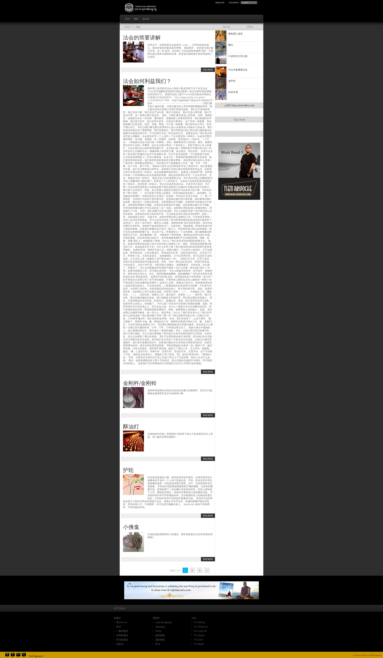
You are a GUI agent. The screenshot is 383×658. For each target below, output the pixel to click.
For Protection (201, 626)
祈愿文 (117, 617)
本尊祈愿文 (122, 635)
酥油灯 (131, 426)
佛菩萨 (156, 617)
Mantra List (121, 622)
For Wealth (199, 643)
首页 (127, 19)
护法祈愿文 (122, 639)
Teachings (234, 3)
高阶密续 (160, 639)
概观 (136, 19)
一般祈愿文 (122, 630)
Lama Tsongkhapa (163, 622)
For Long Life (200, 630)
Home (127, 26)
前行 (118, 626)
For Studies (199, 635)
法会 (194, 617)
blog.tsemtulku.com (243, 105)
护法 (157, 643)
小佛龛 (131, 527)
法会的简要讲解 (142, 37)
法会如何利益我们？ (147, 81)
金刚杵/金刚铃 (140, 383)
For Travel (198, 639)
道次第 (146, 19)
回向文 (120, 643)
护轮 (128, 470)
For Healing (199, 622)
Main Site (219, 3)
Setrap (158, 630)
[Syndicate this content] (227, 105)
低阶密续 (160, 635)
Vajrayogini (160, 626)
